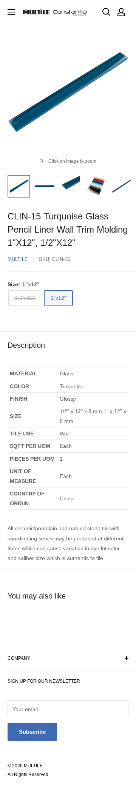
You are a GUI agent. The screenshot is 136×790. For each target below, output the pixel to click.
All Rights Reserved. (28, 774)
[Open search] (106, 12)
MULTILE (18, 259)
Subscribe (32, 731)
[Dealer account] (121, 12)
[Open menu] (11, 12)
